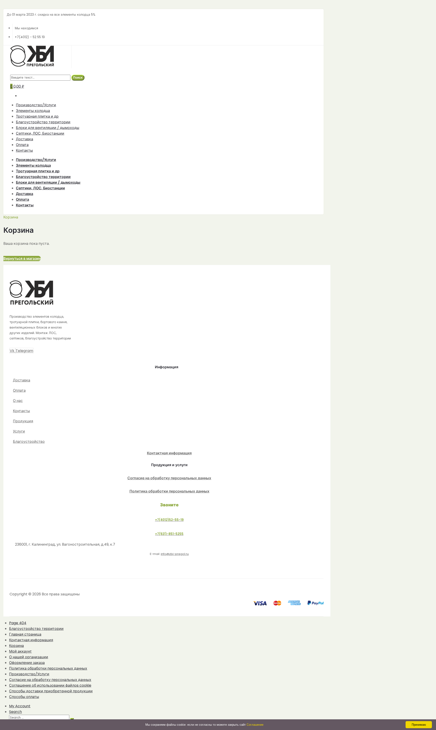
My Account (19, 706)
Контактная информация (169, 453)
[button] (20, 380)
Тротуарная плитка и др (37, 116)
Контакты (24, 150)
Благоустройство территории (43, 122)
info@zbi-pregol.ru (175, 554)
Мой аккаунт (20, 651)
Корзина (16, 645)
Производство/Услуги (36, 105)
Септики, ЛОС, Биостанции (40, 133)
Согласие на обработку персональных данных (169, 478)
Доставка (24, 139)
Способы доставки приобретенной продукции (51, 691)
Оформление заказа (27, 662)
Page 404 (17, 623)
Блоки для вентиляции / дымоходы (47, 127)
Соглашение (255, 724)
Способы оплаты (24, 696)
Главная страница (25, 634)
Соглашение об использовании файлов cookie (50, 685)
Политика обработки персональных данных (169, 491)
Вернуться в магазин (22, 258)
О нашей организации (28, 657)
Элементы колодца (33, 110)
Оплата (22, 144)
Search (15, 711)
